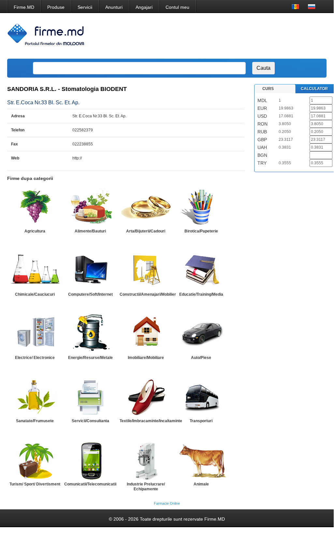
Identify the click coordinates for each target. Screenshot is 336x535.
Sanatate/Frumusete (35, 421)
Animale (201, 484)
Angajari (144, 7)
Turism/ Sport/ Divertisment (34, 484)
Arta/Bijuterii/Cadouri (145, 231)
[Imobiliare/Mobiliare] (146, 333)
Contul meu (177, 7)
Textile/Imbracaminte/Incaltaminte (151, 421)
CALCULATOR (314, 88)
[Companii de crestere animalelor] (201, 460)
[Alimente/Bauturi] (90, 207)
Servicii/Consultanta (90, 421)
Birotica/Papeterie (201, 231)
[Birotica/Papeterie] (201, 207)
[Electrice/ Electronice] (35, 333)
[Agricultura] (35, 207)
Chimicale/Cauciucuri (35, 294)
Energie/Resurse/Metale (90, 357)
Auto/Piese (201, 357)
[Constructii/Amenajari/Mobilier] (146, 270)
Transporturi (201, 421)
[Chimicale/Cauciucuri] (35, 270)
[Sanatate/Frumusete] (35, 396)
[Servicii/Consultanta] (90, 396)
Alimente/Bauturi (90, 231)
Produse (56, 7)
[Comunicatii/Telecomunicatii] (90, 460)
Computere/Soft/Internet (90, 294)
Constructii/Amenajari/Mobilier (148, 294)
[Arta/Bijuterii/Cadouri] (146, 207)
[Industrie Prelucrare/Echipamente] (146, 460)
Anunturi (114, 7)
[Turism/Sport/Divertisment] (35, 460)
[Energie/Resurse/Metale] (90, 333)
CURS (268, 88)
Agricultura (34, 231)
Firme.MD (24, 7)
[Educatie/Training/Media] (201, 270)
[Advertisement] (204, 36)
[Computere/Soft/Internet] (90, 270)
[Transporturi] (201, 396)
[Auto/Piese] (201, 333)
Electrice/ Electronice (35, 357)
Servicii (85, 7)
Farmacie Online (167, 503)
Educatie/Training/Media (201, 294)
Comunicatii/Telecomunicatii (90, 484)
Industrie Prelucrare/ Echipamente (146, 486)
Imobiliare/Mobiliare (146, 357)
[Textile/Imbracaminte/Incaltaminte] (146, 396)
